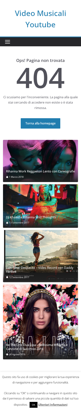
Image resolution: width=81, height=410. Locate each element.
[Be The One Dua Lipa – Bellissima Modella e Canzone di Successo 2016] (40, 321)
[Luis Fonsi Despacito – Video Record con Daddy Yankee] (40, 256)
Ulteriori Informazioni (52, 404)
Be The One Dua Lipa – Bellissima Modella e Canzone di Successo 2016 (37, 347)
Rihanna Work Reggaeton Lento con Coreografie (40, 171)
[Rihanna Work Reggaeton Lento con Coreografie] (40, 161)
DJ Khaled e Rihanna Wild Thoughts (31, 217)
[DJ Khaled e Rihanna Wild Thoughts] (40, 206)
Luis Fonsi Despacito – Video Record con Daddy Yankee (39, 270)
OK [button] (33, 404)
